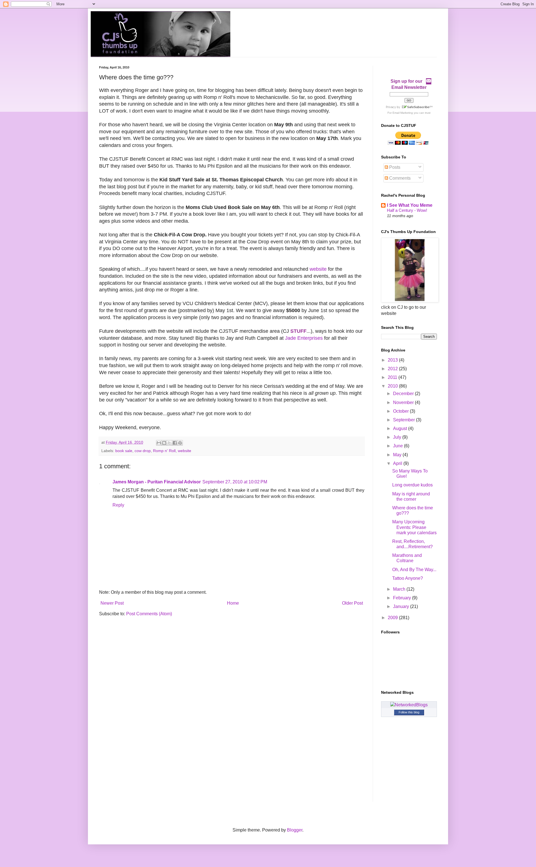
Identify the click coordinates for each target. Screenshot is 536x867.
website (318, 269)
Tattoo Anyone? (407, 578)
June (398, 445)
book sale (123, 450)
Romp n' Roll (164, 450)
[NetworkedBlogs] (409, 704)
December (404, 393)
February (402, 597)
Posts (394, 167)
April (398, 463)
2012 (393, 368)
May (398, 454)
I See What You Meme (409, 205)
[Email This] (159, 443)
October (401, 411)
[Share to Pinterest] (180, 443)
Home (233, 603)
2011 (393, 377)
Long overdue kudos (412, 485)
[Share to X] (169, 443)
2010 (393, 386)
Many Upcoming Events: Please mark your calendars (414, 527)
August (400, 428)
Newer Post (112, 603)
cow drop (143, 450)
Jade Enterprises (304, 338)
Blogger (294, 830)
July (397, 437)
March (399, 589)
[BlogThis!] (164, 443)
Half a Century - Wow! (407, 210)
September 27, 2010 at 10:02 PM (234, 481)
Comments (399, 178)
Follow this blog (409, 712)
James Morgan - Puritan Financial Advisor (157, 481)
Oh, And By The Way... (414, 569)
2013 (393, 360)
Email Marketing (403, 112)
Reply (118, 505)
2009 (393, 617)
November (404, 402)
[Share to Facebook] (175, 443)
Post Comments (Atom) (149, 613)
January (401, 606)
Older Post (352, 603)
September (404, 419)
